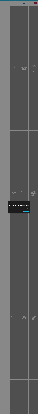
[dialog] (19, 207)
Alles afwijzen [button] (20, 211)
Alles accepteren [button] (26, 211)
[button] (11, 211)
